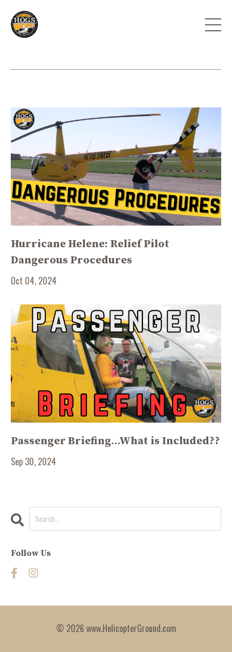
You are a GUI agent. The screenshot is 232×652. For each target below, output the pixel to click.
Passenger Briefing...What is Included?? (115, 441)
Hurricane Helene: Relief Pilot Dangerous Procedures (90, 252)
